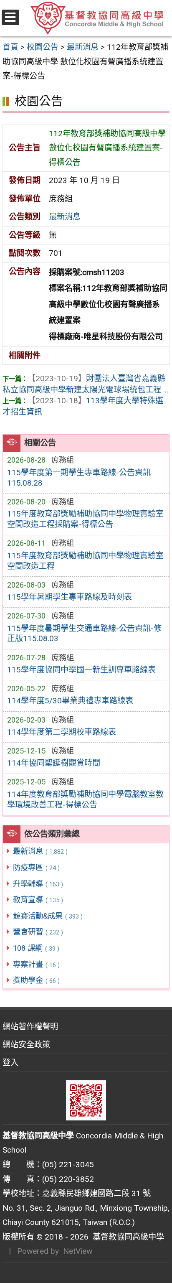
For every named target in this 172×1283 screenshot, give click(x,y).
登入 (10, 1062)
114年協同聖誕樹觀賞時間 (53, 763)
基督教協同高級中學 (126, 1237)
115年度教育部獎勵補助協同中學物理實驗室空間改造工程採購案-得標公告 (85, 519)
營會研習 (38, 931)
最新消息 (40, 851)
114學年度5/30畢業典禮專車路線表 (70, 700)
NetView (77, 1251)
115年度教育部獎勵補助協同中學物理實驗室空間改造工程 (85, 561)
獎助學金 (36, 980)
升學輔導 (38, 883)
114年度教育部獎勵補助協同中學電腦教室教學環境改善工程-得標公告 (85, 799)
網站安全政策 (26, 1044)
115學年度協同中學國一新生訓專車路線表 (81, 670)
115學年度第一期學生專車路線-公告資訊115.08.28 (79, 478)
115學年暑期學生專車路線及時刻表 (69, 597)
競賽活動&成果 (48, 915)
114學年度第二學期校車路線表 (61, 732)
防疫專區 (36, 867)
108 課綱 (36, 948)
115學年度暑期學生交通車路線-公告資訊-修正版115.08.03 (84, 634)
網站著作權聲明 (30, 1026)
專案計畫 (36, 964)
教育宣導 (38, 899)
